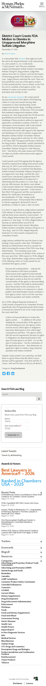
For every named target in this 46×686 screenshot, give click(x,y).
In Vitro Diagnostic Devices (13, 632)
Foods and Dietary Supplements (15, 613)
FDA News (5, 607)
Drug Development (18, 368)
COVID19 (5, 590)
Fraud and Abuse (8, 616)
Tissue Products (8, 660)
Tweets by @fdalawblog (11, 455)
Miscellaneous (7, 641)
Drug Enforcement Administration (16, 601)
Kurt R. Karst (10, 54)
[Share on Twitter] (4, 373)
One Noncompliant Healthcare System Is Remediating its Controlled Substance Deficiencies (18, 522)
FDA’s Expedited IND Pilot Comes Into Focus (20, 503)
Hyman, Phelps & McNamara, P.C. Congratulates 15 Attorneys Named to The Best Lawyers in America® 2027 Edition (21, 512)
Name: (7, 419)
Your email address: (13, 426)
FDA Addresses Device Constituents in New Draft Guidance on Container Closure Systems (21, 496)
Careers (29, 683)
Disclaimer (17, 683)
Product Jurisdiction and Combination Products (17, 653)
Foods (4, 610)
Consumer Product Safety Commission (18, 582)
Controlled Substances (11, 585)
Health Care (6, 624)
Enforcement (7, 604)
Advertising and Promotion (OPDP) (16, 568)
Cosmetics (5, 587)
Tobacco (5, 663)
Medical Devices (8, 638)
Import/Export (7, 630)
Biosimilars (6, 573)
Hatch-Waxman (8, 621)
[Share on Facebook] (8, 373)
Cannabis (5, 576)
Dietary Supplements (10, 596)
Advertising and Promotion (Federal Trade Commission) (20, 564)
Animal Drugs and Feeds (12, 571)
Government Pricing (10, 618)
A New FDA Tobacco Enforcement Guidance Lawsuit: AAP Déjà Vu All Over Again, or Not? (19, 532)
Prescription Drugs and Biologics (15, 649)
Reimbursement (8, 657)
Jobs (3, 635)
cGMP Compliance (9, 579)
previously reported (16, 97)
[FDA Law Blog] (23, 19)
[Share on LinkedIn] (12, 373)
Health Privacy (7, 627)
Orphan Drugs (7, 644)
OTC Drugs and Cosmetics (12, 647)
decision (22, 59)
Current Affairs (7, 593)
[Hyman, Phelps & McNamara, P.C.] (12, 5)
